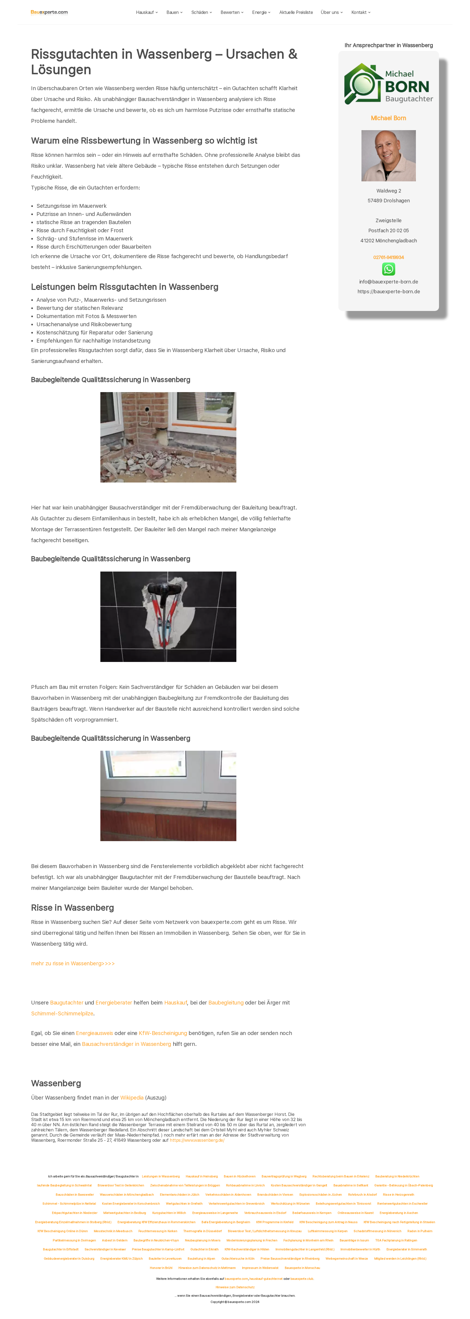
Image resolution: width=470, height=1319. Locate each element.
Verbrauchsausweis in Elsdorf (265, 1213)
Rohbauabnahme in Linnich (245, 1185)
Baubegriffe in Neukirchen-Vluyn (156, 1240)
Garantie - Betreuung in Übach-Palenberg (403, 1185)
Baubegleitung (225, 1002)
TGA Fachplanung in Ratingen (396, 1240)
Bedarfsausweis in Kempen (311, 1213)
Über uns (330, 12)
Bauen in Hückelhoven (239, 1176)
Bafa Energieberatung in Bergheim (226, 1222)
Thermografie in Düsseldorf (202, 1231)
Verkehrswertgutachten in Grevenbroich (237, 1203)
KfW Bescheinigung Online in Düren (63, 1231)
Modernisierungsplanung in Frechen (252, 1240)
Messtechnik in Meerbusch (113, 1231)
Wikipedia (132, 1097)
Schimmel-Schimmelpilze (62, 1013)
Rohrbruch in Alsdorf (362, 1194)
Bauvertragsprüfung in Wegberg (284, 1176)
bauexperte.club (301, 1279)
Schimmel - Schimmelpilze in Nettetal (69, 1203)
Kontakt (359, 12)
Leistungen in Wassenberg (161, 1176)
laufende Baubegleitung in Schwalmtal (64, 1185)
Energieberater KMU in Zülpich (121, 1258)
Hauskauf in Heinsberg (202, 1176)
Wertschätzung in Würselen (290, 1203)
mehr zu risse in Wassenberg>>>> (73, 963)
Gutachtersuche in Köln (238, 1258)
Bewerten (230, 12)
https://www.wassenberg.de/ (197, 1140)
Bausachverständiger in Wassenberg (126, 1044)
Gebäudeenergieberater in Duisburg (69, 1258)
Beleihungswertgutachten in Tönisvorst (343, 1203)
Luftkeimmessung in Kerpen (328, 1231)
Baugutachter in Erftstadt (60, 1249)
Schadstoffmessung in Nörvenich (377, 1231)
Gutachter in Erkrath (204, 1249)
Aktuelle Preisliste (296, 12)
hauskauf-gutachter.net (266, 1279)
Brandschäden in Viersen (275, 1194)
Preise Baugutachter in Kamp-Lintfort (158, 1249)
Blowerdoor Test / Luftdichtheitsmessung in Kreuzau (265, 1231)
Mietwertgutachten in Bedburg (124, 1213)
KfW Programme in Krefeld (274, 1222)
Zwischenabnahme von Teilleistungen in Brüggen (185, 1185)
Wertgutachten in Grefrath (184, 1203)
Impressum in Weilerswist (260, 1268)
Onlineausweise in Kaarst (355, 1213)
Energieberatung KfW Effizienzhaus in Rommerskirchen (157, 1222)
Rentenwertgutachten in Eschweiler (402, 1203)
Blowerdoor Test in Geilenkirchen (121, 1185)
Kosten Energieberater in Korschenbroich (131, 1203)
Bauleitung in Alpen (201, 1258)
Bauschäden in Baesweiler (75, 1194)
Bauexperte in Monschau (302, 1268)
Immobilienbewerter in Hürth (360, 1249)
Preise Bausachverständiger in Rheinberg (290, 1258)
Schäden (199, 12)
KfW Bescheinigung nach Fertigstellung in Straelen (399, 1222)
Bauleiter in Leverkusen (165, 1258)
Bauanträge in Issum (354, 1240)
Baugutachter (66, 1002)
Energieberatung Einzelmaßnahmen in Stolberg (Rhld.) (73, 1222)
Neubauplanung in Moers (202, 1240)
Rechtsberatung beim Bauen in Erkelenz (341, 1176)
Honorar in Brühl (161, 1268)
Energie (259, 12)
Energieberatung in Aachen (399, 1213)
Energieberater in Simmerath (406, 1249)
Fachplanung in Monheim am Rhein (308, 1240)
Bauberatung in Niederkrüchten (397, 1176)
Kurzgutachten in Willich (169, 1213)
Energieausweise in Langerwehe (215, 1213)
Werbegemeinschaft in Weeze (347, 1258)
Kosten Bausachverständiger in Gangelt (299, 1185)
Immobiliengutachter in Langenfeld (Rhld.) (305, 1249)
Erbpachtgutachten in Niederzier (74, 1213)
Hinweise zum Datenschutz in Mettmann (207, 1268)
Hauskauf (145, 12)
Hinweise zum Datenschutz (235, 1287)
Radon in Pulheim (419, 1231)
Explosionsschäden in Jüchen (320, 1194)
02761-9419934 (388, 257)
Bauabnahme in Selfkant (350, 1185)
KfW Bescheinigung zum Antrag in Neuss (328, 1222)
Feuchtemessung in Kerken (157, 1231)
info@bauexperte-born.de (388, 282)
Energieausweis (94, 1033)
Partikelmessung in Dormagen (74, 1240)
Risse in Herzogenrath (398, 1194)
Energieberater (113, 1002)
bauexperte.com (236, 1279)
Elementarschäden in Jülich (179, 1194)
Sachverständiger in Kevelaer (105, 1249)
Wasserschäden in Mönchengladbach (127, 1194)
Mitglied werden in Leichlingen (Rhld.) (400, 1258)
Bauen (172, 12)
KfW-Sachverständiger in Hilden (247, 1249)
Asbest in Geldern (114, 1240)
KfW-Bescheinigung (163, 1033)
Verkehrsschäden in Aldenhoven (228, 1194)
